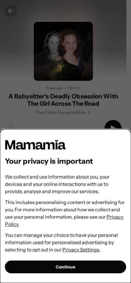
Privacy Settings (80, 250)
